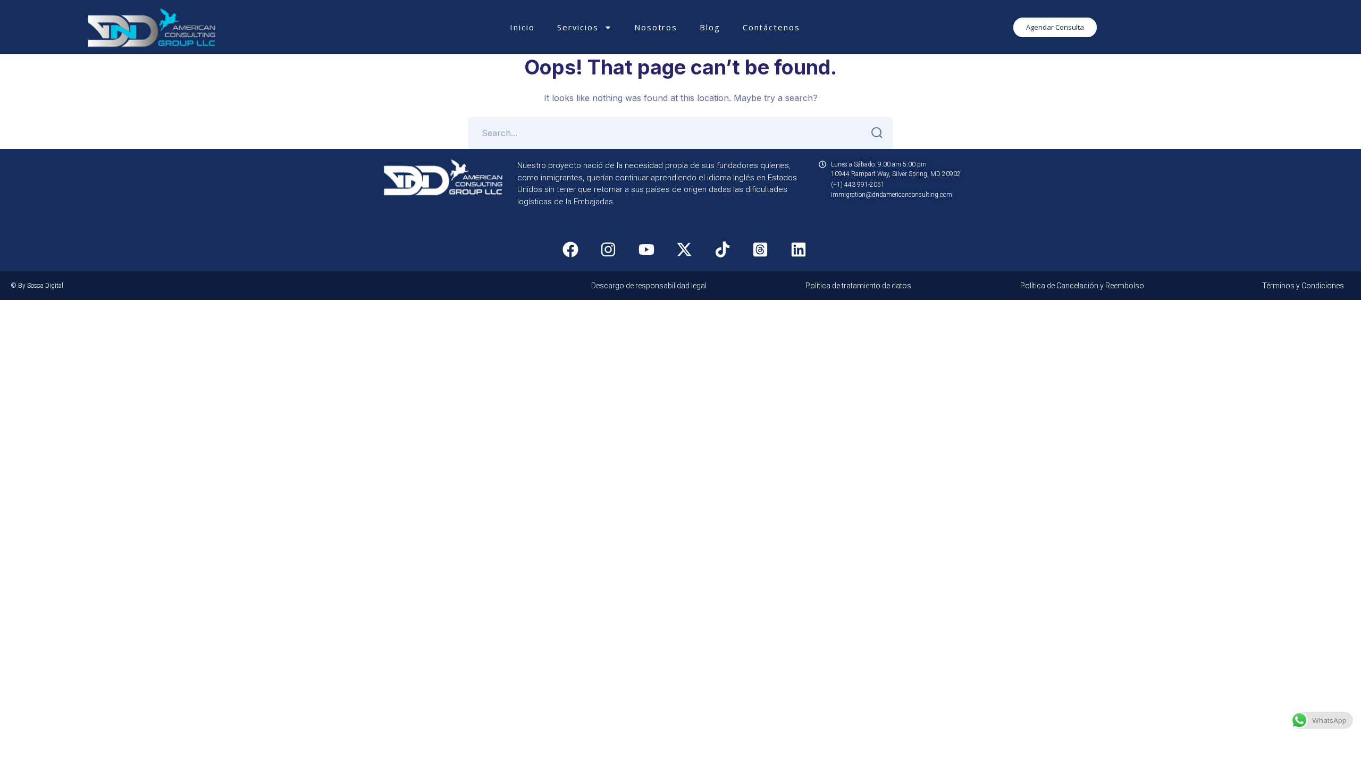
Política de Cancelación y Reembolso (1082, 285)
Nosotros (655, 27)
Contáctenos (771, 27)
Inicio (522, 27)
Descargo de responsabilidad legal (649, 285)
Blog (710, 27)
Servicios (578, 27)
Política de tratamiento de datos (858, 285)
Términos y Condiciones (1303, 285)
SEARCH (877, 133)
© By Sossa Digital (37, 285)
